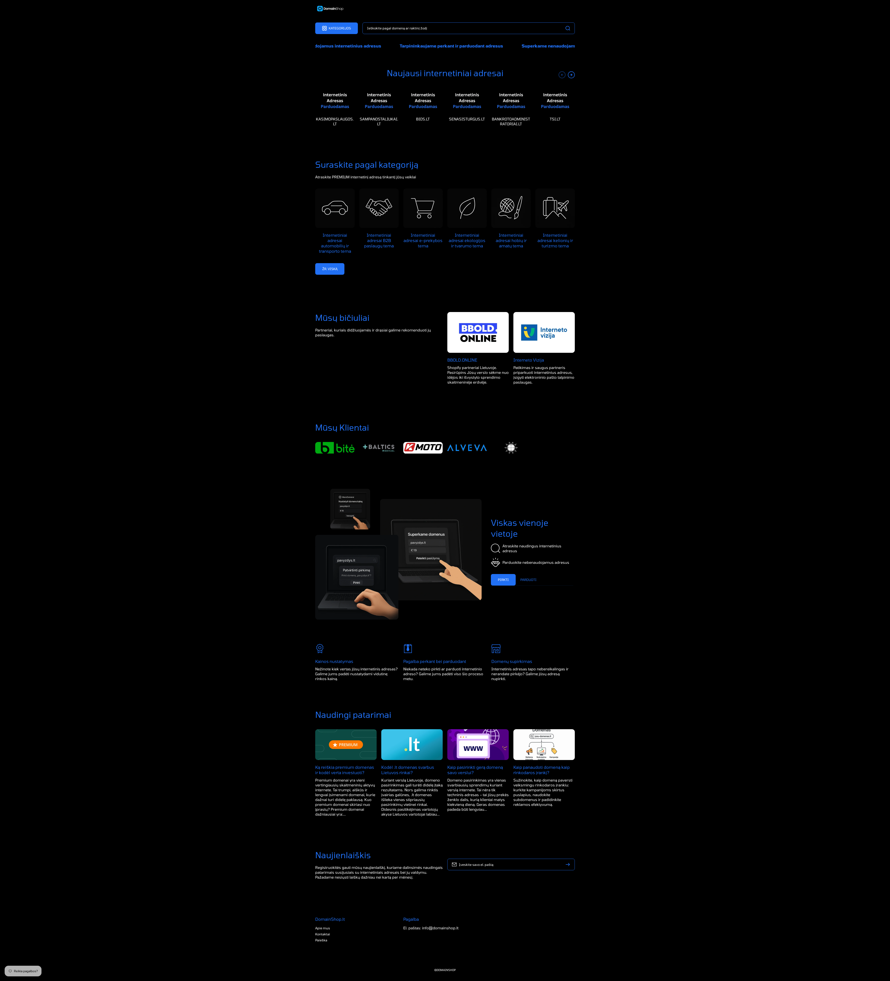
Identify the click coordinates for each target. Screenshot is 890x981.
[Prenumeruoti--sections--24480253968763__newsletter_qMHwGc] (569, 864)
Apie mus (322, 928)
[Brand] (335, 448)
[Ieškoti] (569, 28)
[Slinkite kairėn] (562, 74)
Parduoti (528, 580)
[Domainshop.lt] (329, 9)
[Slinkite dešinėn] (571, 74)
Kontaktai (322, 934)
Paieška (321, 940)
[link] (431, 549)
